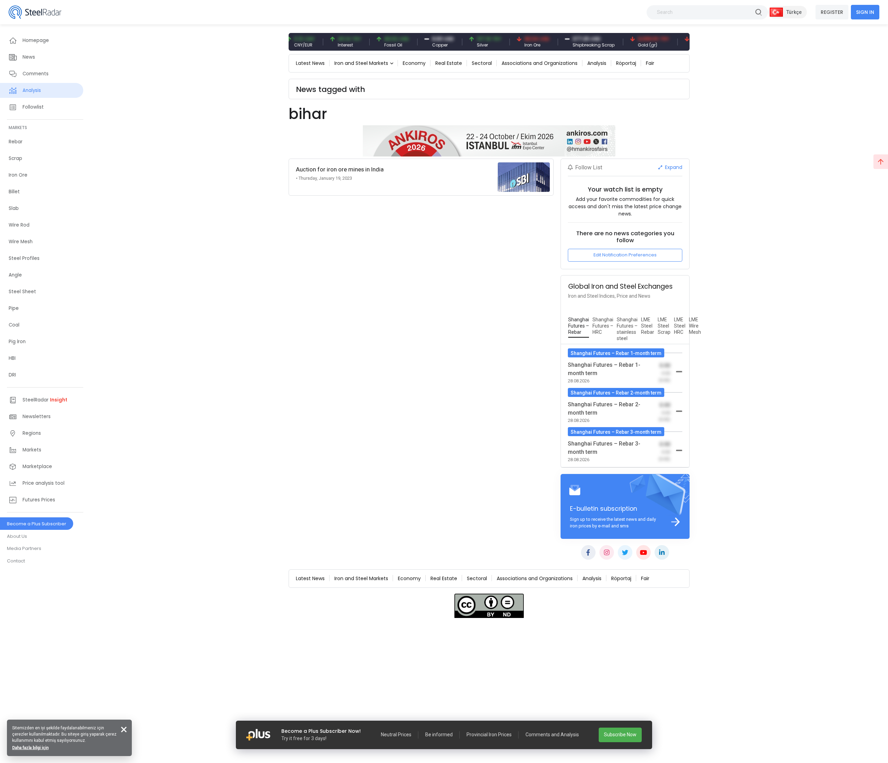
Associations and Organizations (540, 63)
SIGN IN (865, 12)
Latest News (310, 63)
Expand (673, 167)
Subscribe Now (620, 734)
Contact (16, 561)
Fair (650, 63)
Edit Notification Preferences (625, 255)
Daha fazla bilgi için (30, 747)
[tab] (578, 326)
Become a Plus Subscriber (36, 523)
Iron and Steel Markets (361, 63)
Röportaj (626, 63)
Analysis (596, 63)
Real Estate (448, 63)
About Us (17, 536)
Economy (414, 63)
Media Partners (24, 548)
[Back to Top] (880, 161)
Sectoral (482, 63)
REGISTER (832, 12)
